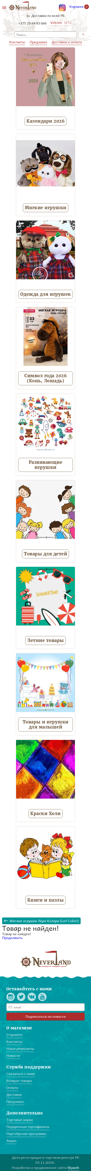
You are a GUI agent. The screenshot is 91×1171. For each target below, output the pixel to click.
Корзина (78, 6)
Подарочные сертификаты (27, 1126)
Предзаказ (38, 42)
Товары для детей (45, 553)
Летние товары (45, 640)
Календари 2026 (45, 121)
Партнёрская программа (26, 1133)
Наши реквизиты (20, 1048)
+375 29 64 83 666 (32, 23)
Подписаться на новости (45, 1016)
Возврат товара (19, 1080)
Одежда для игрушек (45, 294)
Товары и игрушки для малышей (46, 724)
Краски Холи (45, 813)
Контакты (17, 42)
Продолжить (12, 937)
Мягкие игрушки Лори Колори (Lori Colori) (44, 920)
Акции (11, 1140)
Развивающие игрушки (45, 465)
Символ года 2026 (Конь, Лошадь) (45, 378)
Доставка (14, 1094)
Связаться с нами (20, 1073)
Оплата (12, 1087)
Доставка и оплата (67, 42)
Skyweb (73, 1167)
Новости (13, 1055)
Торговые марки (19, 1119)
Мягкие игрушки (45, 207)
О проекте (14, 1034)
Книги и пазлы (45, 900)
